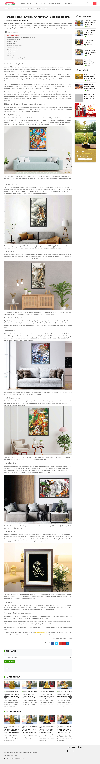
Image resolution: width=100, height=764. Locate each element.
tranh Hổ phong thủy (40, 632)
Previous (5, 697)
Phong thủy (42, 3)
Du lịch (35, 3)
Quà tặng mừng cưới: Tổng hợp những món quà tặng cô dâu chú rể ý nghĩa (89, 98)
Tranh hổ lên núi (12, 43)
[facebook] (67, 751)
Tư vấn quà (13, 8)
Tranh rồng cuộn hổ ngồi (13, 49)
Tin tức (65, 3)
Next (70, 697)
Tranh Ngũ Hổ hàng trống (14, 39)
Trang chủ (22, 3)
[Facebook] (52, 643)
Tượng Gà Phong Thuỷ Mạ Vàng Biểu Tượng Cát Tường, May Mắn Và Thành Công (89, 34)
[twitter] (69, 751)
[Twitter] (56, 643)
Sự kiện (59, 3)
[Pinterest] (64, 643)
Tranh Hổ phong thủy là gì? (13, 35)
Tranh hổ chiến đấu (12, 47)
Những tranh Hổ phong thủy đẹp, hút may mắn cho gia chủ (21, 37)
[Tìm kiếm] (87, 3)
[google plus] (71, 751)
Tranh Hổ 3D (11, 55)
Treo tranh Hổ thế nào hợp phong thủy (16, 58)
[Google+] (60, 643)
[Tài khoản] (91, 3)
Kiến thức (29, 3)
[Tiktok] (75, 751)
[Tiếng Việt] (94, 3)
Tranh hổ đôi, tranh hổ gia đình (15, 45)
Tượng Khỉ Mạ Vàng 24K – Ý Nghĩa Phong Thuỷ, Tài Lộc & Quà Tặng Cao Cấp (46, 696)
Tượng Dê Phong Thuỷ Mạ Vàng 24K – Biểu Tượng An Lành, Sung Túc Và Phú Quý (64, 696)
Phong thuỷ (26, 20)
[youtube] (73, 751)
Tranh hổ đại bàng (12, 51)
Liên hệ (70, 3)
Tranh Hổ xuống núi (12, 41)
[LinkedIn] (67, 643)
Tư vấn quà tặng (51, 3)
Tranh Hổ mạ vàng (12, 53)
